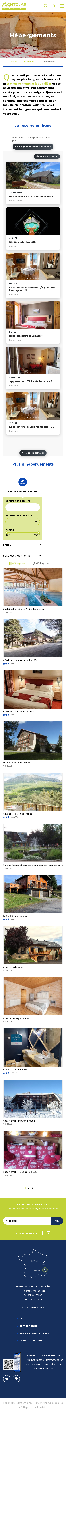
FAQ (22, 1318)
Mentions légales (25, 1402)
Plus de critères (48, 156)
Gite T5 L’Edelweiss (13, 967)
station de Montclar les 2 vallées (29, 83)
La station (29, 61)
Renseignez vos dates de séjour (33, 146)
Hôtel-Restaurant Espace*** (18, 711)
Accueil (13, 61)
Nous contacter (33, 1307)
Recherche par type (18, 515)
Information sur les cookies (49, 1402)
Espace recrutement (33, 1340)
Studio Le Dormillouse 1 (15, 1069)
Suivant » (40, 1188)
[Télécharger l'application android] (16, 1378)
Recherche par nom (18, 501)
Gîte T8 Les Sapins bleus (16, 1018)
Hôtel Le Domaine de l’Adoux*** (20, 660)
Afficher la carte (31, 452)
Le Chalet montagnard (15, 916)
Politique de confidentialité (34, 1407)
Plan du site (9, 1402)
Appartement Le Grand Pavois (19, 1120)
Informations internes (34, 1333)
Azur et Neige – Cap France (17, 813)
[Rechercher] (45, 6)
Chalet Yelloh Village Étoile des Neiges (23, 609)
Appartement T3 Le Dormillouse (20, 1171)
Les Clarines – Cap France (16, 762)
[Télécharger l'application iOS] (6, 1378)
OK (57, 1221)
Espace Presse (28, 1326)
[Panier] (53, 6)
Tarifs (9, 530)
